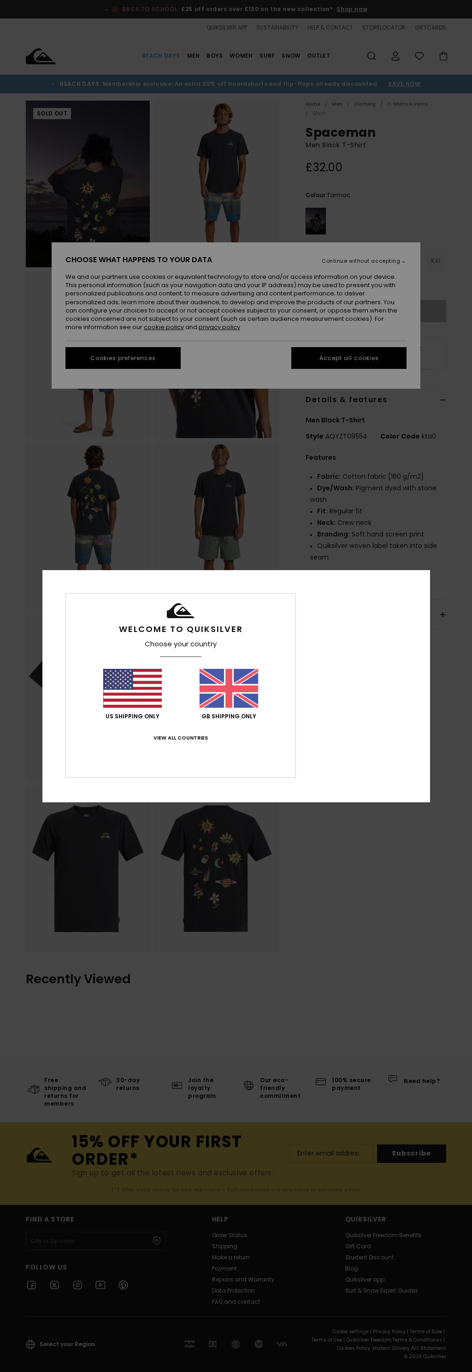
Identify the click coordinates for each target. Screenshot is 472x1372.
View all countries (180, 737)
